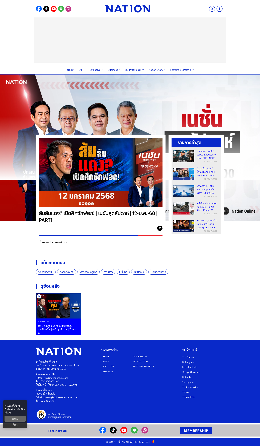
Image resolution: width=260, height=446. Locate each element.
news (106, 361)
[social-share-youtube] (54, 9)
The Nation (188, 357)
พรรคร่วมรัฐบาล (88, 272)
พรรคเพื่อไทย (67, 272)
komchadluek (189, 366)
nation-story (140, 361)
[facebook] (146, 228)
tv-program (140, 356)
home (106, 356)
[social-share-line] (61, 9)
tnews (185, 391)
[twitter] (159, 228)
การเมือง (108, 272)
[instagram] (144, 432)
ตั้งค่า (15, 425)
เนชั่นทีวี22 (139, 272)
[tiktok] (113, 432)
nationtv (186, 377)
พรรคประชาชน (45, 272)
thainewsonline (190, 387)
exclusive (108, 366)
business (108, 371)
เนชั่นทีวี (123, 272)
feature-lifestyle (143, 366)
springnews (188, 382)
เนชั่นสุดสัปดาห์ (158, 272)
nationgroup (188, 362)
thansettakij (188, 396)
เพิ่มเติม (8, 412)
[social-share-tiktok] (46, 9)
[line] (153, 228)
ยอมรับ (15, 419)
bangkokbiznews (191, 372)
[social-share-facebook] (39, 9)
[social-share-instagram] (68, 9)
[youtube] (123, 432)
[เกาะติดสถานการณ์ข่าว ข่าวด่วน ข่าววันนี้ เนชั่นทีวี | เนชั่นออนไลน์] (127, 8)
